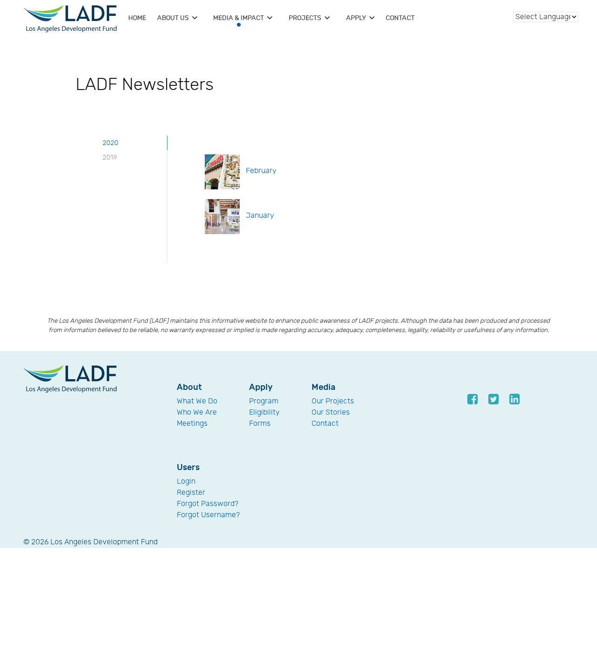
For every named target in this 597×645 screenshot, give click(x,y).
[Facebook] (473, 399)
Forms (260, 423)
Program (263, 401)
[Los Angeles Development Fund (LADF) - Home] (70, 18)
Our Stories (331, 412)
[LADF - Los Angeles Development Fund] (70, 378)
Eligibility (264, 412)
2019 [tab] (110, 157)
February (261, 170)
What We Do (197, 401)
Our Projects (333, 401)
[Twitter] (494, 399)
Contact (325, 423)
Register (191, 492)
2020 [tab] (110, 143)
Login (186, 481)
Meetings (192, 423)
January (260, 215)
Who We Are (197, 412)
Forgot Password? (207, 503)
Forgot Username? (208, 515)
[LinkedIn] (515, 399)
